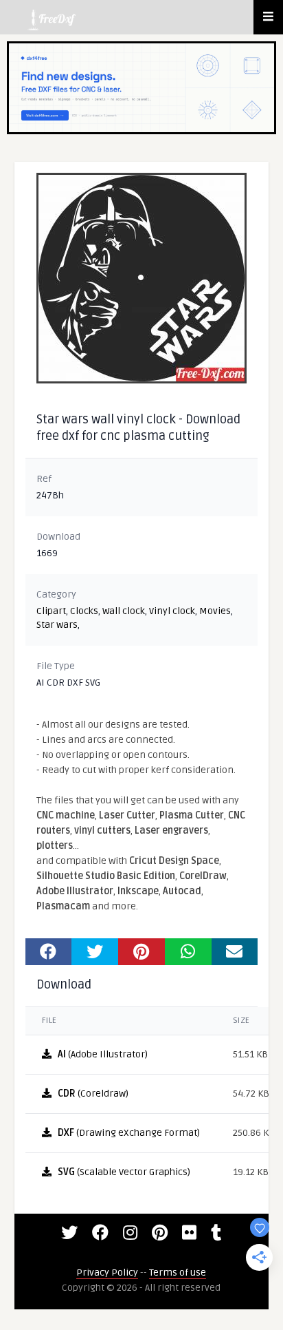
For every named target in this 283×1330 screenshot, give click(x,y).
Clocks (84, 611)
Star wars (57, 625)
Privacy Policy (107, 1272)
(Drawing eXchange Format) (129, 1133)
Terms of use (177, 1272)
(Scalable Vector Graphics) (124, 1172)
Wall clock (123, 611)
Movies (215, 611)
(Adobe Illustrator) (103, 1054)
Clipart (51, 611)
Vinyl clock (172, 611)
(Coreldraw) (93, 1093)
